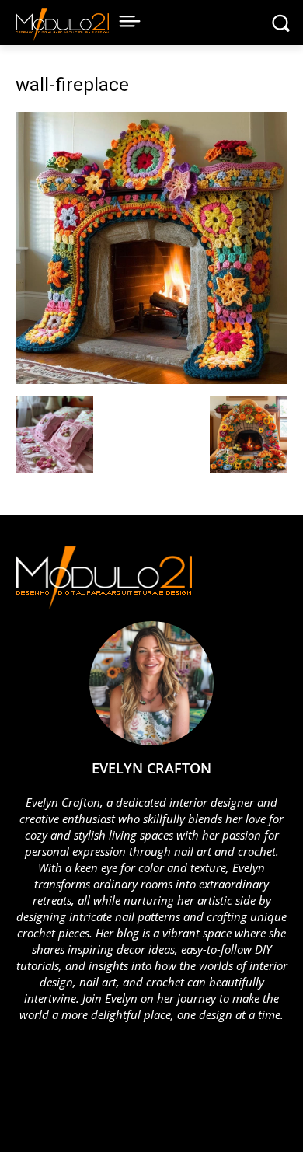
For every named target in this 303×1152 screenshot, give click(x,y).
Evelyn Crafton (151, 768)
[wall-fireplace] (151, 379)
